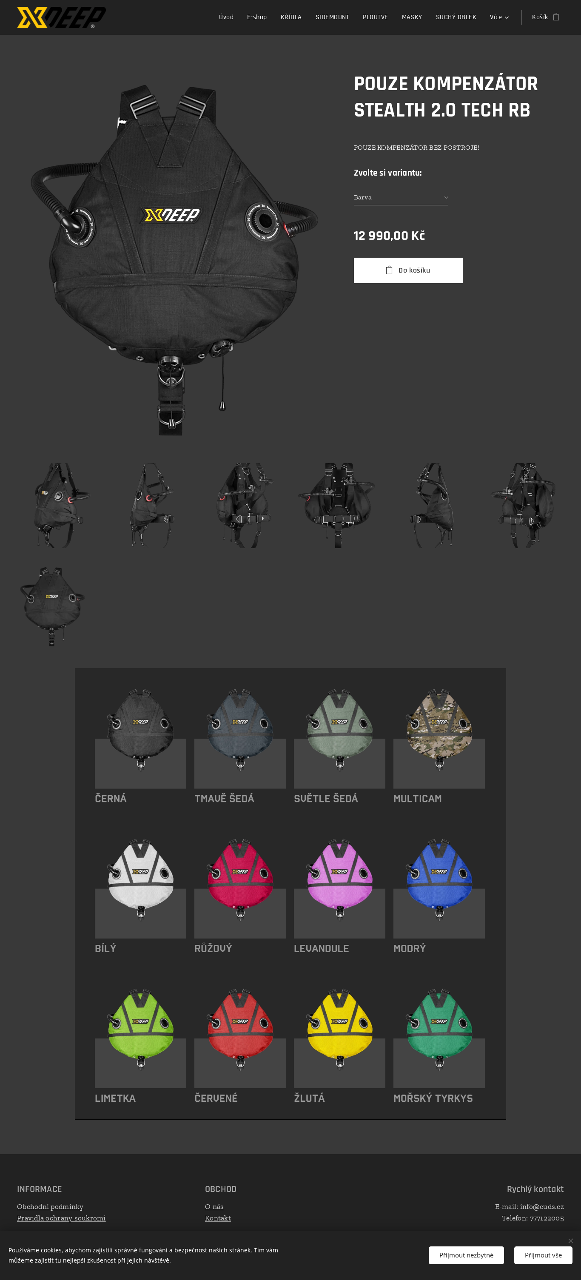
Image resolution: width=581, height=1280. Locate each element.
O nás (214, 1206)
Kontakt (218, 1218)
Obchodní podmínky (50, 1206)
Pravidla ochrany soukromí (61, 1218)
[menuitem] (228, 17)
